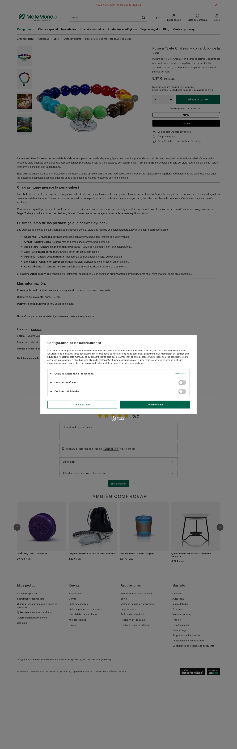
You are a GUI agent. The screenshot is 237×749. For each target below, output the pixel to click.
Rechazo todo (82, 404)
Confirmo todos (155, 404)
